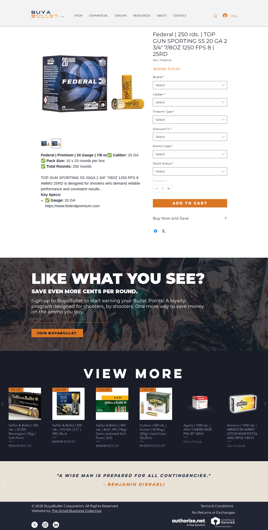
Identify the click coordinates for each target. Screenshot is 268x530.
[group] (134, 418)
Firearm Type (163, 111)
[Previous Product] (2, 403)
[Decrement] (156, 188)
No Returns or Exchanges (213, 513)
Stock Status (163, 163)
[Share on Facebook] (155, 231)
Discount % (162, 129)
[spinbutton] (162, 188)
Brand (158, 77)
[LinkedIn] (56, 525)
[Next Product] (265, 403)
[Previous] (4, 481)
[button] (215, 16)
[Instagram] (45, 525)
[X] (34, 525)
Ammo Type (163, 146)
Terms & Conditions (217, 506)
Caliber (159, 94)
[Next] (263, 481)
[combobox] (190, 85)
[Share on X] (163, 231)
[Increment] (168, 188)
